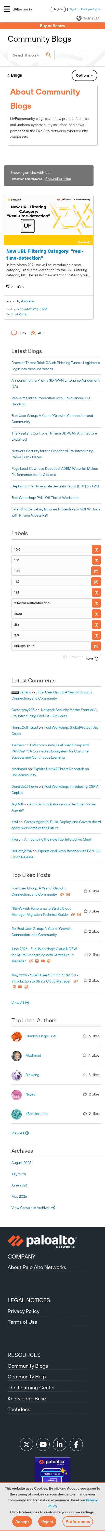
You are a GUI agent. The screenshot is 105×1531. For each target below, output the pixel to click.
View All (17, 1003)
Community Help (27, 1376)
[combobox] (31, 55)
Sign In (73, 9)
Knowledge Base (27, 1398)
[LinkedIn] (59, 1444)
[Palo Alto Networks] (52, 1241)
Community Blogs (28, 1366)
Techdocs (19, 1409)
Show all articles (58, 179)
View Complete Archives (31, 1208)
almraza (27, 301)
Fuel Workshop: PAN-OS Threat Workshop (44, 498)
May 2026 (19, 1196)
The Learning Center (31, 1387)
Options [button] (82, 75)
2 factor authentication (32, 603)
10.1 (16, 560)
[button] (22, 1521)
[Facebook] (76, 1444)
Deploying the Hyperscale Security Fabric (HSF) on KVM (55, 486)
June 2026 (19, 1185)
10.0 (17, 549)
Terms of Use (22, 1322)
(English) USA (91, 18)
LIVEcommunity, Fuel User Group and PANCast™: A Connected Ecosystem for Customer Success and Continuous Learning (50, 751)
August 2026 (21, 1163)
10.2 (17, 571)
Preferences (77, 1521)
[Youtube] (43, 1444)
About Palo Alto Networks (37, 1267)
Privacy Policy (24, 1311)
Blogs (16, 75)
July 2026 (18, 1174)
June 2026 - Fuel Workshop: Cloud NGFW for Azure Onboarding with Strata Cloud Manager (44, 955)
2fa (16, 624)
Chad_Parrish (19, 314)
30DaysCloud (24, 646)
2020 (18, 614)
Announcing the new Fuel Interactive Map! (57, 839)
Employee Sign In (91, 9)
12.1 (16, 592)
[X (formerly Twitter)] (26, 1444)
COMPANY (21, 1256)
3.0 (16, 635)
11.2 (16, 582)
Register (58, 9)
